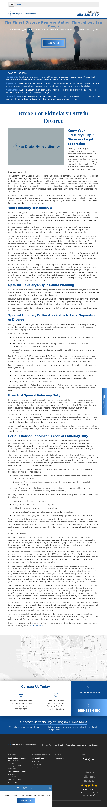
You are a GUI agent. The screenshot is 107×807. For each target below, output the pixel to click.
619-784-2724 (12, 782)
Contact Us (54, 43)
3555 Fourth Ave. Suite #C (21, 703)
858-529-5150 (88, 14)
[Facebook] (83, 759)
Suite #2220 (12, 777)
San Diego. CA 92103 (21, 706)
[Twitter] (86, 759)
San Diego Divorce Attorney (21, 701)
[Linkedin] (93, 759)
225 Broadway (12, 774)
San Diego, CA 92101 (14, 779)
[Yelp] (89, 759)
